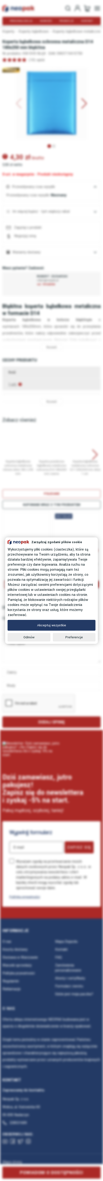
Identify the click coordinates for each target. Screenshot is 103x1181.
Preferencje (74, 637)
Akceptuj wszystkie (51, 625)
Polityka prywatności (24, 897)
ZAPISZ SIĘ (79, 847)
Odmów (28, 637)
